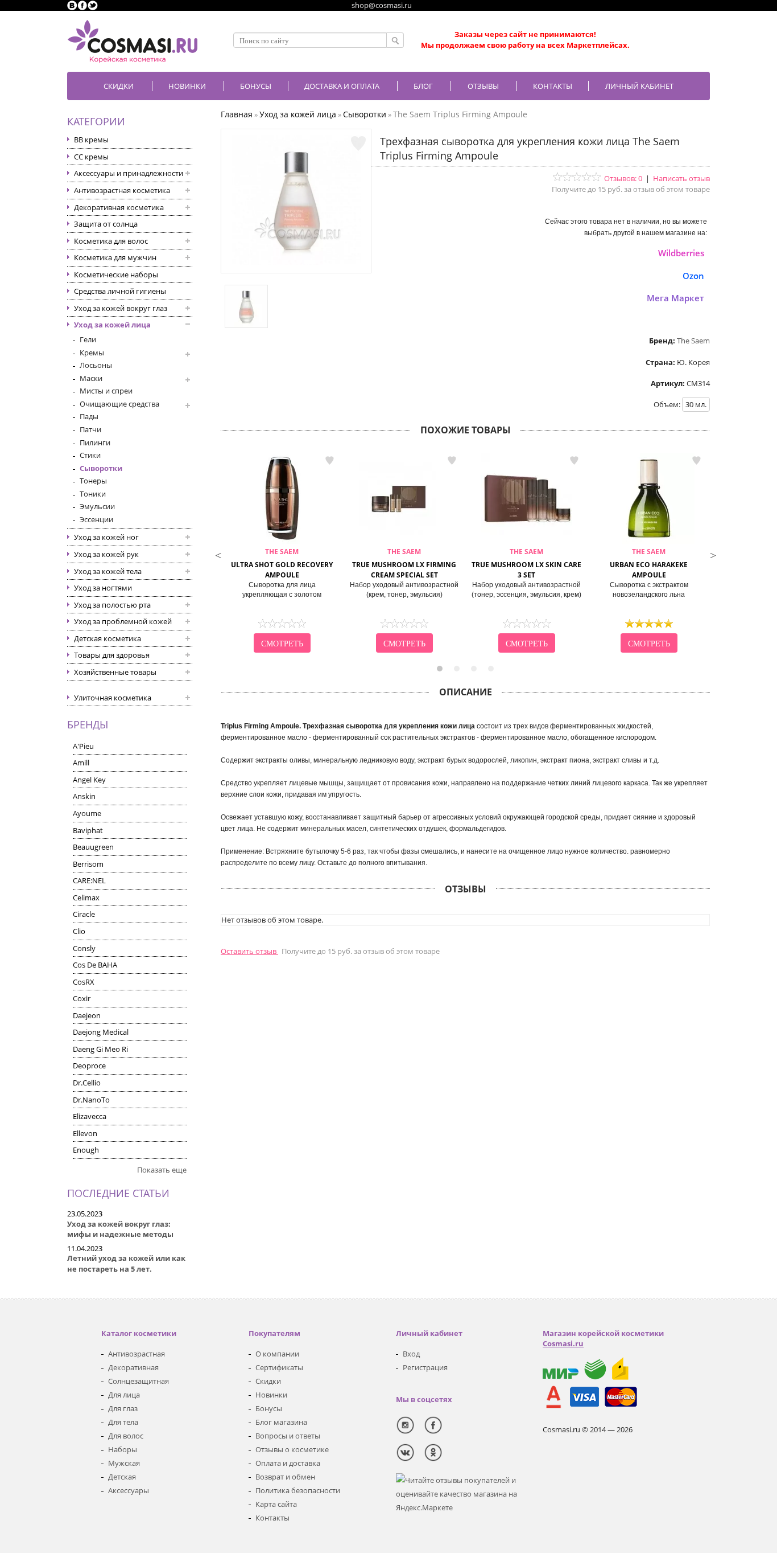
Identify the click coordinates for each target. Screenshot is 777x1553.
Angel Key (89, 780)
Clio (79, 931)
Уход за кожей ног (106, 537)
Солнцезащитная (138, 1381)
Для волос (125, 1436)
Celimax (86, 897)
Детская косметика (107, 638)
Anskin (84, 796)
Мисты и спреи (106, 391)
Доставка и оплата (341, 86)
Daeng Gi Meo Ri (100, 1049)
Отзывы (483, 86)
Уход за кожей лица (112, 324)
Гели (88, 339)
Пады (89, 416)
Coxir (81, 998)
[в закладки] (358, 143)
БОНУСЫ (255, 86)
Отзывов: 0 (623, 178)
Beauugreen (93, 847)
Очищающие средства (119, 404)
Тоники (93, 494)
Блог (423, 86)
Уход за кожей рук (106, 554)
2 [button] (456, 668)
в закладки (329, 460)
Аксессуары (128, 1490)
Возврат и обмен (285, 1477)
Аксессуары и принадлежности (128, 173)
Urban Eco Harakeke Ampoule (649, 563)
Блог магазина (281, 1422)
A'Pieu (83, 746)
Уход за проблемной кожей (123, 621)
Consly (84, 948)
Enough (86, 1150)
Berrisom (88, 864)
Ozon (693, 275)
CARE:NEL (89, 880)
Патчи (90, 429)
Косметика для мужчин (115, 257)
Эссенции (96, 519)
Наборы (122, 1449)
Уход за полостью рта (112, 605)
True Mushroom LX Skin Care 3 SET (526, 563)
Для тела (123, 1422)
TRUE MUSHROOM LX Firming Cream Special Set (404, 563)
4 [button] (491, 668)
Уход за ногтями (103, 588)
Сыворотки (101, 468)
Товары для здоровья (112, 655)
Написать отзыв (681, 178)
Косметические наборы (116, 274)
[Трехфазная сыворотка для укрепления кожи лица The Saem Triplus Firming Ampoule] (296, 262)
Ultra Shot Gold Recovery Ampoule (282, 563)
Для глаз (123, 1408)
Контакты (552, 86)
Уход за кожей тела (108, 571)
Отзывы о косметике (292, 1449)
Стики (90, 455)
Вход (411, 1354)
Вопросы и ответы (287, 1436)
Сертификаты (279, 1367)
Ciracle (84, 914)
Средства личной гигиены (120, 291)
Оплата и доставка (287, 1463)
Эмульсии (97, 506)
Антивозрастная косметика (122, 190)
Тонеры (93, 481)
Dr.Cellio (87, 1082)
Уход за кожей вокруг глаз (120, 308)
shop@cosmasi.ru (382, 5)
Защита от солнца (106, 224)
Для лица (124, 1395)
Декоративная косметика (119, 207)
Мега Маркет (675, 298)
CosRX (83, 982)
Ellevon (85, 1133)
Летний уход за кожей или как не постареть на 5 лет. (126, 1263)
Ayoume (87, 813)
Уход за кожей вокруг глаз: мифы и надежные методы (120, 1229)
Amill (81, 762)
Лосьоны (96, 365)
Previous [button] (217, 554)
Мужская (124, 1463)
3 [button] (474, 668)
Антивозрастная (136, 1354)
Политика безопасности (297, 1490)
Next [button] (712, 554)
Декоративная (133, 1367)
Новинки (187, 86)
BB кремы (91, 139)
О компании (277, 1354)
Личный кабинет (639, 86)
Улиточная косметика (112, 698)
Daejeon (87, 1015)
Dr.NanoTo (91, 1100)
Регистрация (425, 1367)
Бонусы (268, 1408)
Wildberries (681, 253)
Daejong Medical (101, 1032)
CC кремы (91, 156)
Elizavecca (89, 1116)
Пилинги (95, 442)
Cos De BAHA (95, 965)
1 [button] (439, 668)
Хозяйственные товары (115, 672)
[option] (281, 554)
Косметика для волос (111, 241)
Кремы (92, 352)
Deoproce (89, 1065)
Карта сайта (276, 1504)
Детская (122, 1477)
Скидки (119, 86)
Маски (91, 378)
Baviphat (88, 830)
